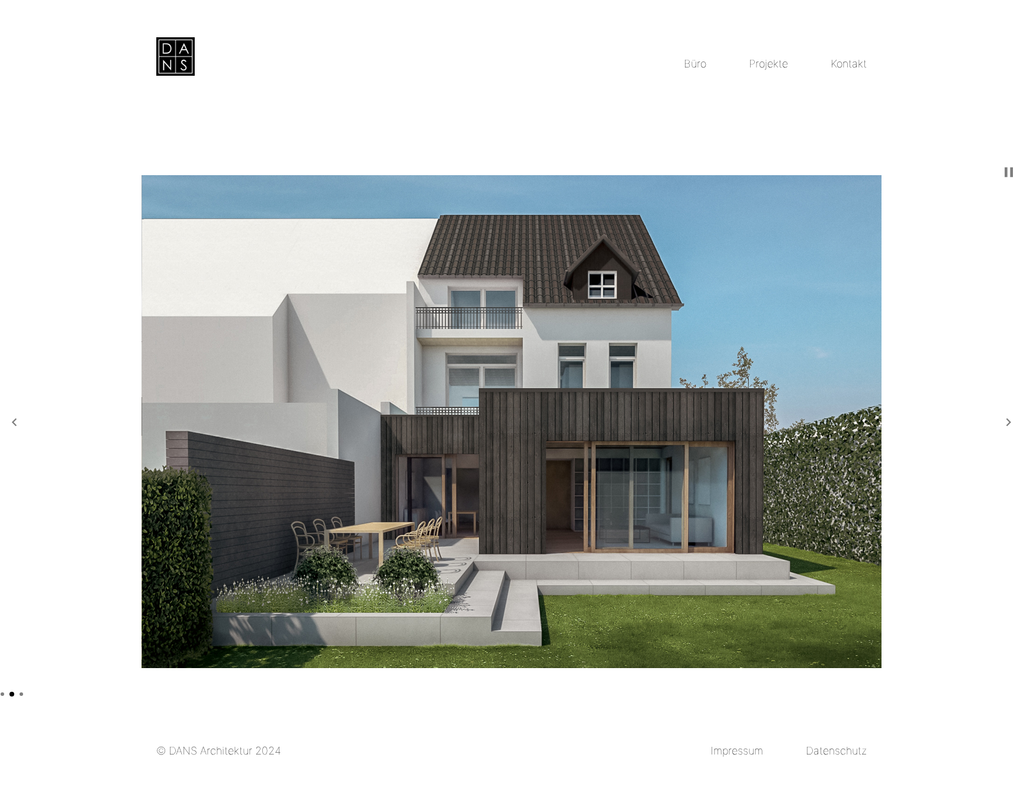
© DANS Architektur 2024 (218, 750)
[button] (14, 422)
